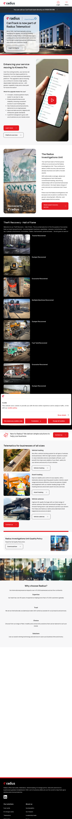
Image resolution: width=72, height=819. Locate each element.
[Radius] (9, 3)
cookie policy (12, 408)
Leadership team (31, 815)
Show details (62, 415)
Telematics (7, 815)
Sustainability (30, 808)
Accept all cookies (59, 421)
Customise (35, 421)
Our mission (29, 812)
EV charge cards (9, 812)
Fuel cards (7, 808)
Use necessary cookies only (13, 421)
